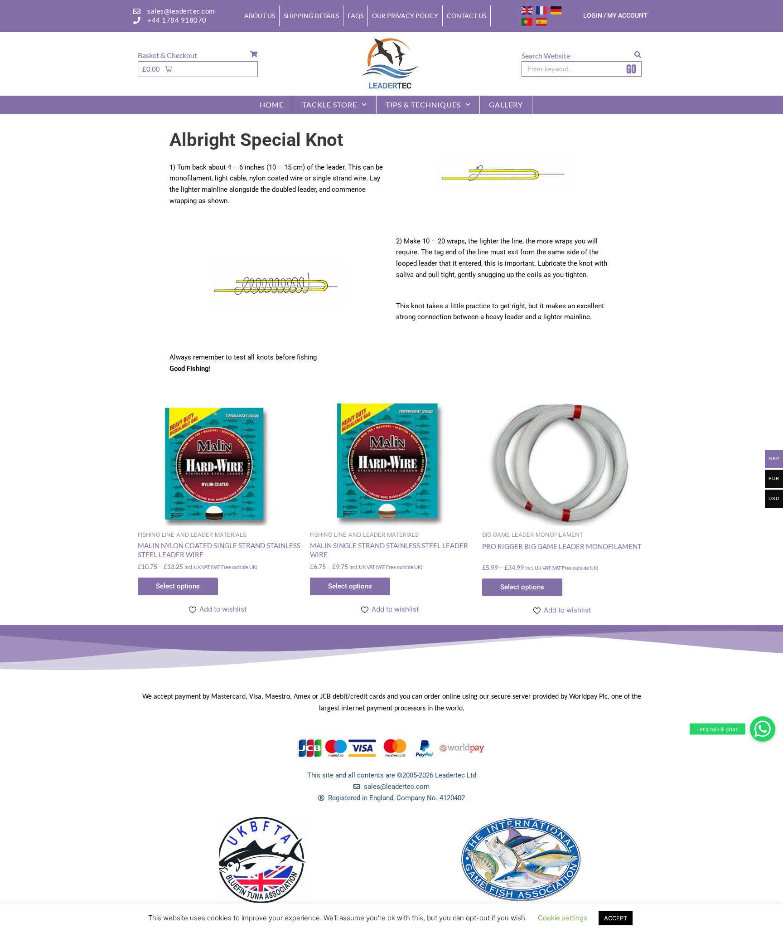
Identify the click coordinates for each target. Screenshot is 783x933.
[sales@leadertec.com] (136, 11)
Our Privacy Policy (405, 15)
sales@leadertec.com (181, 11)
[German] (556, 9)
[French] (542, 9)
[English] (527, 9)
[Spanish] (542, 21)
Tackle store (329, 104)
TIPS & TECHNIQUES (423, 104)
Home (272, 104)
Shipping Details (311, 15)
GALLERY (506, 104)
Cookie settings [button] (562, 918)
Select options (178, 586)
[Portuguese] (527, 21)
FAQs (355, 15)
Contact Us (466, 15)
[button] (762, 729)
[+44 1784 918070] (136, 20)
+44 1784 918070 (177, 20)
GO (631, 69)
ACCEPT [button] (615, 918)
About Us (259, 15)
